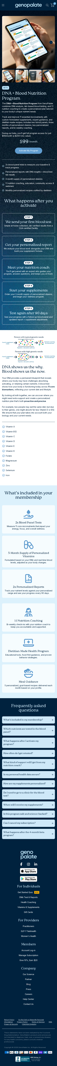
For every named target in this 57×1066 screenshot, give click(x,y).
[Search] (47, 5)
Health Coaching (28, 902)
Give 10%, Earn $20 (28, 960)
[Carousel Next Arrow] (51, 42)
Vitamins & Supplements (28, 907)
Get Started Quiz (25, 892)
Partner (28, 979)
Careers (28, 994)
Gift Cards (28, 912)
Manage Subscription (28, 955)
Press (28, 989)
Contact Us (28, 1004)
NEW (36, 892)
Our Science (28, 974)
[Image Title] (21, 864)
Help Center (28, 999)
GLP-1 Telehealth (28, 931)
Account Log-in (28, 950)
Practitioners (28, 926)
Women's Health (28, 936)
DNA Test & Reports (28, 897)
